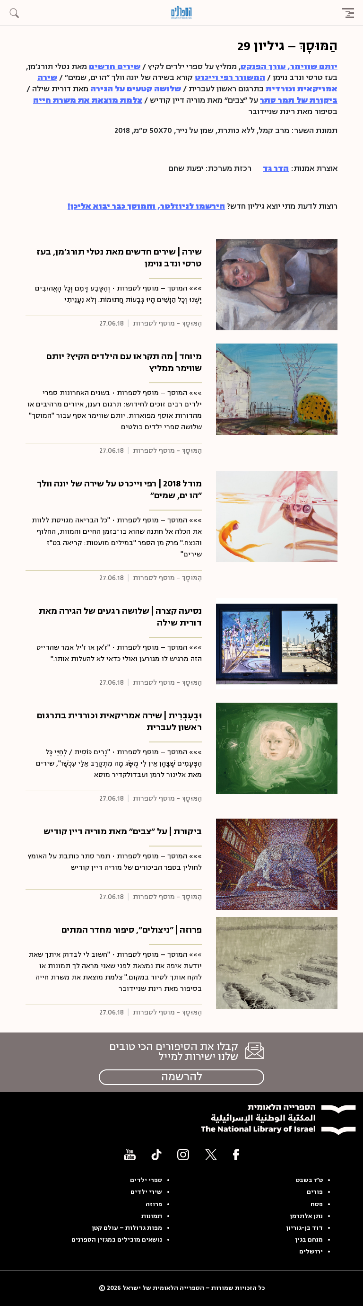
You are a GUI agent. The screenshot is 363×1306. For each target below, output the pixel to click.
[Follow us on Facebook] (236, 1154)
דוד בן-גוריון (304, 1228)
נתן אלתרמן (306, 1216)
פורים (315, 1192)
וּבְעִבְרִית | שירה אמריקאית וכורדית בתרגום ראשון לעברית (119, 721)
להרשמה (181, 1077)
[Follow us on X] (211, 1154)
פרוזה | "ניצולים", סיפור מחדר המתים (131, 930)
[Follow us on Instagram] (183, 1154)
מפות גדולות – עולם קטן (127, 1228)
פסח (317, 1204)
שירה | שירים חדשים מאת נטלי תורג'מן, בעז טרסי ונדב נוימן (119, 258)
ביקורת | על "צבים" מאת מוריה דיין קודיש (122, 831)
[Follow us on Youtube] (130, 1154)
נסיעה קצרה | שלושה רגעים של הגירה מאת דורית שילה (120, 617)
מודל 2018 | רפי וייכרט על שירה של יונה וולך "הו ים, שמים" (119, 489)
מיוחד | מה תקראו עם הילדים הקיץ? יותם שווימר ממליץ (124, 362)
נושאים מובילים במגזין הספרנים (116, 1239)
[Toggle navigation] (348, 12)
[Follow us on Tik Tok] (156, 1154)
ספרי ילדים (146, 1180)
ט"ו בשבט (309, 1180)
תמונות (151, 1216)
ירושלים (311, 1251)
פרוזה (154, 1204)
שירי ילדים (146, 1192)
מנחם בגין (309, 1239)
